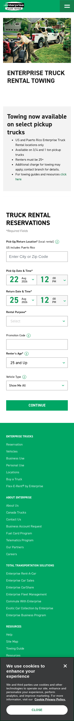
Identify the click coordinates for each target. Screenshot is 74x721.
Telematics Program (20, 540)
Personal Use (15, 465)
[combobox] (37, 321)
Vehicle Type (13, 377)
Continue (37, 405)
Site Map (12, 641)
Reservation (14, 444)
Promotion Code (15, 335)
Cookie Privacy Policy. (50, 699)
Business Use (15, 458)
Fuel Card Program (19, 533)
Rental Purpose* (16, 312)
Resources (13, 655)
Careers (11, 554)
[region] (37, 689)
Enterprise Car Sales (20, 580)
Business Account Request (24, 526)
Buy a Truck (14, 479)
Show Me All (17, 385)
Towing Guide (15, 648)
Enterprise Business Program (26, 615)
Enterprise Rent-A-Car (21, 573)
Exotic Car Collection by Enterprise (29, 608)
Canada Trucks (16, 512)
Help (9, 634)
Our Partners (15, 547)
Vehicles (11, 451)
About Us (12, 505)
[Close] (65, 665)
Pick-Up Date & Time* (19, 271)
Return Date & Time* (19, 291)
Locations (12, 472)
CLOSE (37, 710)
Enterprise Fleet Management (26, 594)
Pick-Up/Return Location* (30, 242)
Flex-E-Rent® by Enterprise (24, 486)
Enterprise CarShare (20, 587)
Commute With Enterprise (23, 601)
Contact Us (13, 519)
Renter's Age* (14, 353)
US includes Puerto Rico (20, 248)
